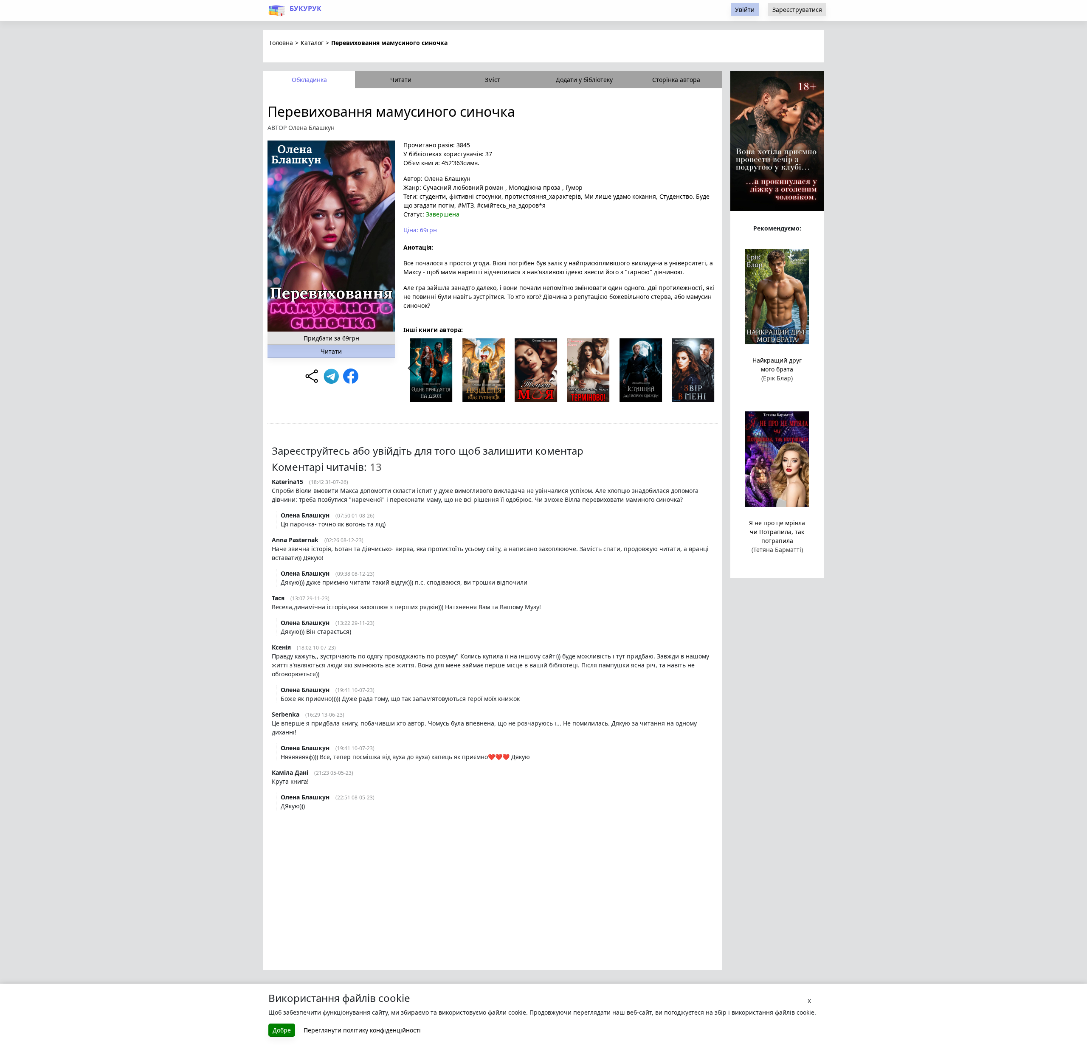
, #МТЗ (463, 205)
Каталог (312, 43)
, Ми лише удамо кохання (618, 196)
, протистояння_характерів (541, 196)
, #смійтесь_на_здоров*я (509, 205)
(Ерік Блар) (777, 378)
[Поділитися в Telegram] (331, 376)
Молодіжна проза (534, 187)
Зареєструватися (797, 10)
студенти (433, 196)
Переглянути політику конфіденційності (362, 1030)
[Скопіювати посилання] (311, 376)
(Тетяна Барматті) (777, 550)
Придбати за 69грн (331, 338)
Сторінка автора (676, 80)
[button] (708, 368)
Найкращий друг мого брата (777, 364)
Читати (400, 80)
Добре (282, 1030)
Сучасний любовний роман (463, 187)
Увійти (745, 10)
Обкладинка (309, 80)
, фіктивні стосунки (473, 196)
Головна (281, 43)
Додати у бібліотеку (584, 80)
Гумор (573, 187)
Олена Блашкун (311, 128)
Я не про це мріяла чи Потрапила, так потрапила (777, 532)
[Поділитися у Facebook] (350, 376)
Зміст (492, 80)
